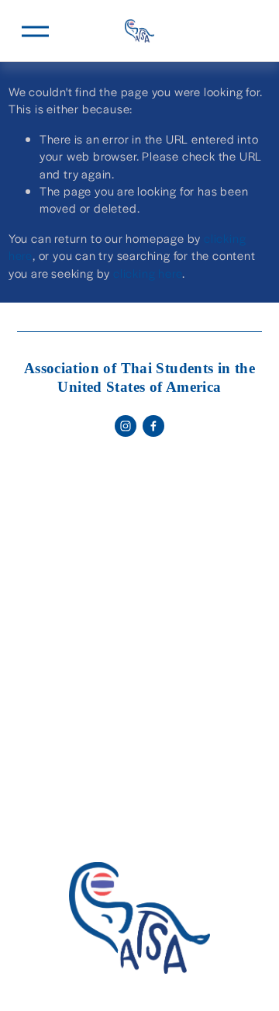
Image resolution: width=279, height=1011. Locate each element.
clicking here (147, 273)
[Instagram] (125, 426)
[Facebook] (153, 426)
